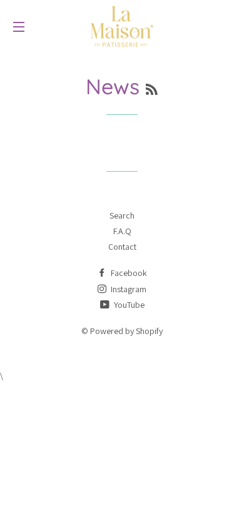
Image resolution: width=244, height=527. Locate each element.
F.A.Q (122, 231)
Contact (122, 246)
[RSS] (151, 89)
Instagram (127, 289)
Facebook (128, 272)
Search (122, 215)
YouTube (128, 304)
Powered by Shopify (126, 331)
